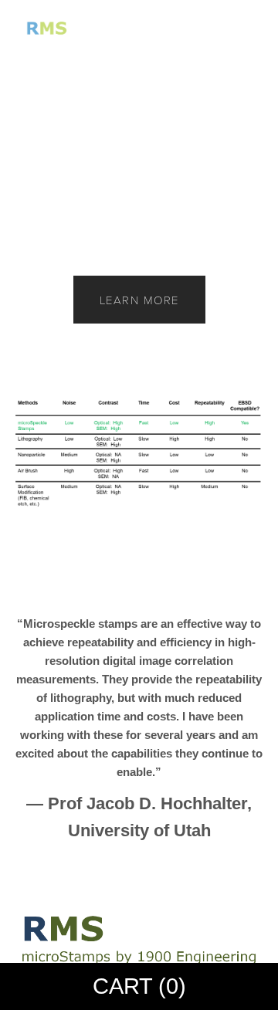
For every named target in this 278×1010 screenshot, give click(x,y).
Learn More (139, 299)
